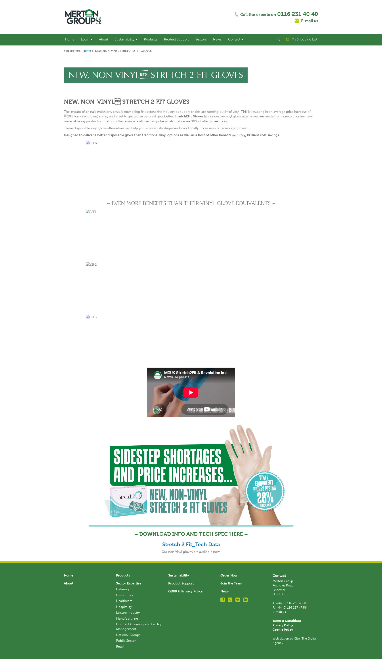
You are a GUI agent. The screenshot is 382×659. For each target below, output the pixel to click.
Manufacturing (127, 619)
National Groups (128, 635)
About (103, 39)
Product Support (176, 39)
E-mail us (309, 20)
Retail (120, 647)
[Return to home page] (83, 17)
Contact (234, 39)
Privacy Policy (283, 625)
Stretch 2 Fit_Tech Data (191, 544)
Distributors (124, 595)
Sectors (200, 39)
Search (278, 39)
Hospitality (124, 607)
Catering (122, 589)
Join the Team (231, 583)
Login (85, 39)
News (217, 39)
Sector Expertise (128, 583)
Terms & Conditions (287, 621)
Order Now (228, 575)
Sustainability (125, 39)
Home (69, 39)
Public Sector (126, 641)
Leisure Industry (128, 613)
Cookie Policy (283, 630)
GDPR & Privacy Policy (185, 591)
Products (150, 39)
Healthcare (124, 601)
